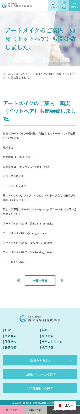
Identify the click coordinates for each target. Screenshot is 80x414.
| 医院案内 (10, 336)
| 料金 (44, 330)
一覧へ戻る (40, 280)
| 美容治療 (10, 347)
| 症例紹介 (47, 336)
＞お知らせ (18, 74)
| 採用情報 (47, 347)
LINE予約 (35, 410)
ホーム (7, 74)
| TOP (7, 330)
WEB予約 (12, 410)
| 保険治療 (10, 341)
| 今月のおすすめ (51, 341)
